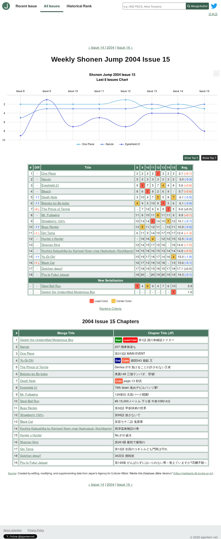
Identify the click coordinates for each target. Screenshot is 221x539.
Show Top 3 (191, 158)
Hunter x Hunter (52, 239)
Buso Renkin (50, 227)
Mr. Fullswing (51, 215)
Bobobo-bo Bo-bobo (55, 203)
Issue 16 (123, 47)
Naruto (46, 179)
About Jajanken (12, 530)
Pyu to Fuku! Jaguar (55, 274)
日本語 (213, 14)
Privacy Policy (36, 530)
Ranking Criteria (110, 308)
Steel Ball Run (51, 286)
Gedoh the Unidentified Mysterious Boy (68, 292)
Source (12, 473)
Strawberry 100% (53, 221)
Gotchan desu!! (52, 268)
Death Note (49, 197)
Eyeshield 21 (50, 185)
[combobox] (154, 6)
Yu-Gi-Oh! (48, 256)
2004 (110, 47)
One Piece (49, 173)
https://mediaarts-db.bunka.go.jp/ (193, 473)
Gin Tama (48, 233)
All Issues (52, 5)
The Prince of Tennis (56, 209)
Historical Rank (79, 5)
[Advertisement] (110, 30)
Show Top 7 (209, 158)
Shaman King (51, 245)
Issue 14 (98, 47)
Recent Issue (26, 5)
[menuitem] (216, 73)
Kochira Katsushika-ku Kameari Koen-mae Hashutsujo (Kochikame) (88, 251)
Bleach (46, 191)
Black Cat (48, 262)
